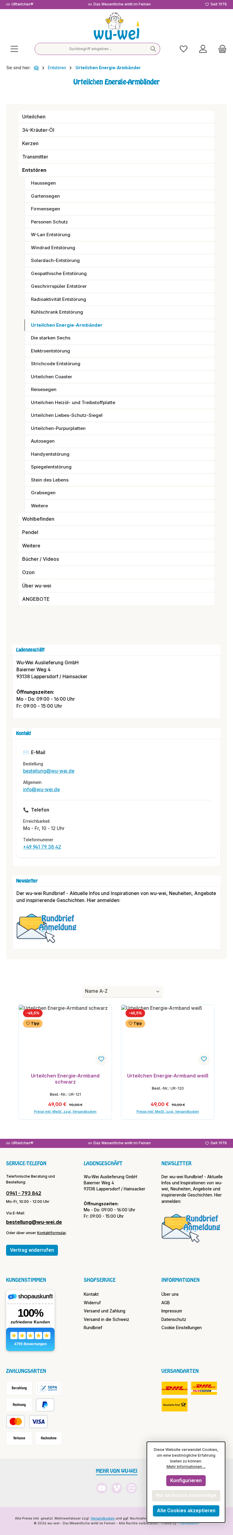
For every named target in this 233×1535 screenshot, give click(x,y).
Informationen (180, 1280)
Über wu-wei (36, 586)
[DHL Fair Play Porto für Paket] (174, 1388)
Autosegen (43, 441)
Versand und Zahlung (104, 1311)
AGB (165, 1302)
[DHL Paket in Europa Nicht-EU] (204, 1388)
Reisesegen (43, 389)
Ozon (28, 572)
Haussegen (43, 183)
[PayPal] (45, 1405)
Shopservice (100, 1280)
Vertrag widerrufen (32, 1250)
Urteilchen (34, 117)
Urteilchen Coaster (51, 376)
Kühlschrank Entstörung (57, 312)
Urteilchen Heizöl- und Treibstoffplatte (73, 402)
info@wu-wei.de (41, 789)
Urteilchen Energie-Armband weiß (167, 1076)
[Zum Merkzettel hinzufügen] (101, 1059)
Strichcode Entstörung (55, 363)
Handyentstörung (50, 454)
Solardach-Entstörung (55, 260)
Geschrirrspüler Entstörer (59, 286)
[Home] (36, 68)
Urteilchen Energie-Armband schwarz (65, 1079)
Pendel (30, 532)
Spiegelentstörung (51, 467)
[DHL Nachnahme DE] (174, 1405)
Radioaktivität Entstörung (58, 299)
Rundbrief (93, 1327)
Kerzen (30, 143)
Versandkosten (103, 1518)
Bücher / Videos (40, 559)
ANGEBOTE (36, 599)
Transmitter (35, 157)
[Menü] (14, 49)
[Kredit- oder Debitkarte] (27, 1421)
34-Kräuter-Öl (38, 130)
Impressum (171, 1311)
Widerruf (92, 1302)
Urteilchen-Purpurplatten (58, 428)
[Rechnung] (19, 1405)
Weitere (39, 506)
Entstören (34, 170)
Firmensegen (45, 209)
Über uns (170, 1294)
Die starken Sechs (50, 338)
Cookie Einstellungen (181, 1327)
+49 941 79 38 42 (42, 847)
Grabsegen (43, 492)
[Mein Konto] (203, 49)
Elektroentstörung (50, 351)
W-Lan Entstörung (50, 234)
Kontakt (91, 1294)
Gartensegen (45, 196)
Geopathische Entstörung (59, 273)
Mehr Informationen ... (186, 1466)
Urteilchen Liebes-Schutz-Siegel (67, 415)
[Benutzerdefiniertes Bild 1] (49, 931)
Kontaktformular (51, 1232)
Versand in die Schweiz (106, 1319)
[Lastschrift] (48, 1388)
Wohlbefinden (38, 519)
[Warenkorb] (220, 49)
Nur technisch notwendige (186, 1495)
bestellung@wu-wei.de (48, 771)
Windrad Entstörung (53, 247)
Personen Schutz (49, 222)
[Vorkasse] (19, 1438)
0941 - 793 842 (23, 1193)
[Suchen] (153, 49)
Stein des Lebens (50, 480)
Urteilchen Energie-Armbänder (67, 325)
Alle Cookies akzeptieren (186, 1510)
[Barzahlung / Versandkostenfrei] (19, 1388)
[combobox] (91, 49)
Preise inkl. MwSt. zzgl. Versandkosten (65, 1112)
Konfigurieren (186, 1480)
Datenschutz (173, 1319)
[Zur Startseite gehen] (116, 26)
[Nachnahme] (48, 1438)
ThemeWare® (188, 1523)
